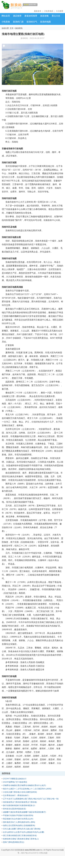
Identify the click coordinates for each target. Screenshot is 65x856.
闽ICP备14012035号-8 (30, 853)
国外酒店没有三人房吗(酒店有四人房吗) (19, 822)
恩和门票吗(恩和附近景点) (13, 842)
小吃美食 (6, 21)
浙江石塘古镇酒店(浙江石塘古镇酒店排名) (20, 835)
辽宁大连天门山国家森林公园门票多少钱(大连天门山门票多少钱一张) (31, 799)
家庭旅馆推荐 (30, 16)
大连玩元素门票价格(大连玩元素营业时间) (20, 792)
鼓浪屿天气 (32, 21)
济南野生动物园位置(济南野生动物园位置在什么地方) (24, 785)
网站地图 (43, 853)
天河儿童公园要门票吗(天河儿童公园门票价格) (22, 829)
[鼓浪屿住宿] (28, 5)
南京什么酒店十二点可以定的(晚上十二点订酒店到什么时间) (27, 789)
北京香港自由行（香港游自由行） (16, 795)
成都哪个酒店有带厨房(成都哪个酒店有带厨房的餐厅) (24, 812)
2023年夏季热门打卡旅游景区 (15, 782)
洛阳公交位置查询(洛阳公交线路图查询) (19, 825)
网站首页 (6, 16)
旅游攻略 (44, 16)
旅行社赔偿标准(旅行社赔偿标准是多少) (19, 805)
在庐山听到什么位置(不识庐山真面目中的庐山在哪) (23, 832)
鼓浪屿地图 (45, 21)
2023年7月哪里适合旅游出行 (14, 779)
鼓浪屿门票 (18, 21)
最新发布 (37, 11)
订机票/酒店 (48, 11)
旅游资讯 (19, 28)
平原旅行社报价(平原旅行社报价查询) (18, 815)
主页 (11, 28)
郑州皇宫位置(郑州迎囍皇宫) (14, 809)
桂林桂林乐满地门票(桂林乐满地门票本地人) (21, 839)
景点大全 (56, 16)
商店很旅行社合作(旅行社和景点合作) (18, 819)
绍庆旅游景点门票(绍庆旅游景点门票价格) (20, 802)
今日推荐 (59, 11)
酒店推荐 (17, 16)
